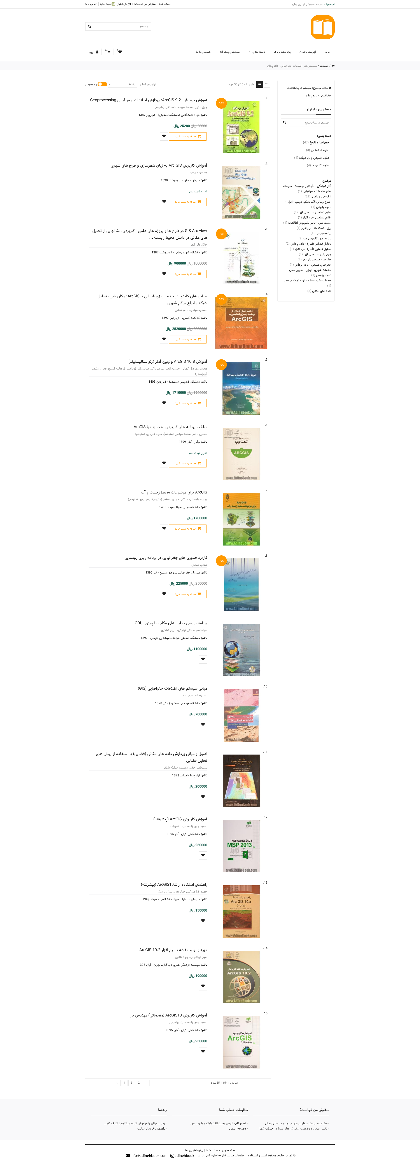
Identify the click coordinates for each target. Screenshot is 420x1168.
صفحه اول (228, 1150)
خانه (327, 51)
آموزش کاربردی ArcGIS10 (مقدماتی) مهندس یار (168, 1015)
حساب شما (165, 4)
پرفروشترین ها (282, 51)
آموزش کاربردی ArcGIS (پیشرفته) (180, 819)
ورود (91, 52)
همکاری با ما (203, 51)
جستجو (324, 65)
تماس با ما (90, 4)
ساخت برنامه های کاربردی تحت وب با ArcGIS (170, 427)
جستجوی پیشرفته (229, 51)
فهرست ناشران (307, 51)
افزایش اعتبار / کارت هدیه (115, 4)
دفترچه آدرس (237, 1128)
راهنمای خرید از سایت (151, 1128)
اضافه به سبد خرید (185, 136)
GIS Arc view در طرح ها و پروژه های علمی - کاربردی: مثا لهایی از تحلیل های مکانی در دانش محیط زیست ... (149, 234)
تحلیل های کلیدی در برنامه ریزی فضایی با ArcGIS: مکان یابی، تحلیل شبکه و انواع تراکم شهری (152, 299)
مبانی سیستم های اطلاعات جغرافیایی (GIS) (172, 688)
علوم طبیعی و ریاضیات (311, 157)
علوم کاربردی (318, 165)
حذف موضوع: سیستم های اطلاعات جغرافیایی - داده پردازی (309, 91)
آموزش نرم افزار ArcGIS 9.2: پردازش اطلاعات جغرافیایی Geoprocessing (148, 100)
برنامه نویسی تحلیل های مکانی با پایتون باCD (171, 623)
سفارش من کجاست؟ (145, 4)
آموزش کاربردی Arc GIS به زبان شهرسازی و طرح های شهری (159, 165)
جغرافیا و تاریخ (316, 142)
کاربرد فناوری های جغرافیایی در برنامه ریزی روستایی (165, 557)
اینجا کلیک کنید (114, 1123)
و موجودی (91, 84)
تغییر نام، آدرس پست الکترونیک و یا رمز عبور (218, 1123)
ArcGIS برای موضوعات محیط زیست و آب (174, 492)
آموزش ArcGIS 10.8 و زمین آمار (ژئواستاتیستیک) (167, 361)
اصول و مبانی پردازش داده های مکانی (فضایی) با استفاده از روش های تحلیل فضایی (151, 757)
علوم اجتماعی (317, 150)
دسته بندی (258, 51)
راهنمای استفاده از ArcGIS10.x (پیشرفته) (174, 884)
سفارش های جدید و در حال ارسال (286, 1123)
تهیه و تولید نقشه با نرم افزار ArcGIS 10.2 (173, 950)
